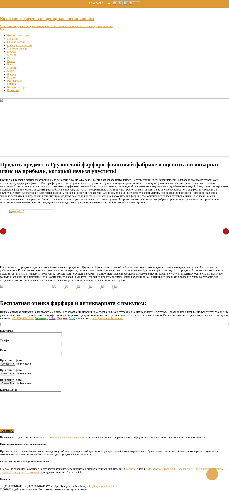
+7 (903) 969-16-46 (23, 318)
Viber (52, 318)
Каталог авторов (17, 87)
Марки (11, 70)
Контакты (13, 90)
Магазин (12, 38)
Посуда (11, 51)
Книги (11, 61)
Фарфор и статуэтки (19, 45)
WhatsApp (42, 318)
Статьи (11, 77)
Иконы (11, 58)
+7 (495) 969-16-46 (100, 2)
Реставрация (14, 80)
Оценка (11, 83)
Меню (4, 29)
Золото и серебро (17, 48)
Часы (10, 64)
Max (71, 318)
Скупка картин (16, 41)
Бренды (11, 74)
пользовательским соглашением (68, 437)
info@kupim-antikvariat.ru (107, 318)
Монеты (12, 67)
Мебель (11, 54)
